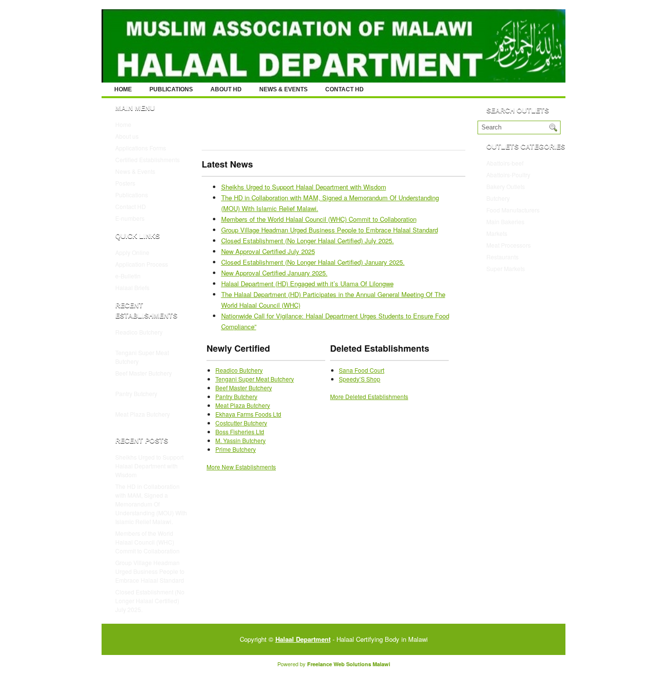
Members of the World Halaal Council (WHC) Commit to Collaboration (147, 542)
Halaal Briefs (132, 287)
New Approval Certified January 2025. (274, 272)
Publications (171, 89)
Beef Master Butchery (143, 373)
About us (127, 136)
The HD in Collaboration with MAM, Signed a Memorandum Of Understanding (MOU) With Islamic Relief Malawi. (151, 504)
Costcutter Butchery (241, 423)
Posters (125, 183)
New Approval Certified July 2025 (268, 251)
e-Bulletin (128, 276)
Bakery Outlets (505, 186)
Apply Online (132, 252)
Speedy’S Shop (359, 379)
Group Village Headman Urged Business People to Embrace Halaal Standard (150, 571)
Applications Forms (140, 148)
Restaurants (502, 257)
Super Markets (505, 268)
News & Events (283, 89)
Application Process (141, 264)
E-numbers (130, 218)
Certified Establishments (147, 159)
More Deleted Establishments (369, 396)
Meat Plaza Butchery (142, 414)
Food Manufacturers (513, 210)
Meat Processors (508, 245)
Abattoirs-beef (504, 163)
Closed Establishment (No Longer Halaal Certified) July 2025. (150, 600)
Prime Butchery (235, 449)
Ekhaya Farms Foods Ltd (248, 414)
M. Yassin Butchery (240, 440)
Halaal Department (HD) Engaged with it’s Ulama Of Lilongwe (307, 283)
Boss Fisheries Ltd (239, 431)
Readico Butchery (139, 332)
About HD (226, 89)
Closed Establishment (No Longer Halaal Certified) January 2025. (313, 262)
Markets (496, 233)
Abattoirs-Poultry (508, 174)
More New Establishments (241, 467)
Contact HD (344, 89)
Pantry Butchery (136, 393)
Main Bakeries (505, 221)
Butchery (498, 198)
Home (123, 89)
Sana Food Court (361, 370)
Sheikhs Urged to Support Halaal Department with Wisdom (149, 466)
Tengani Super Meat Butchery (254, 379)
